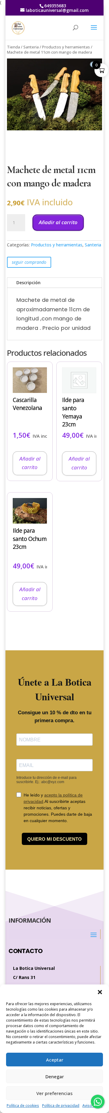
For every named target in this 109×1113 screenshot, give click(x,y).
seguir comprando (29, 262)
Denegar (54, 1076)
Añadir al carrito (58, 222)
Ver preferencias (54, 1093)
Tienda (13, 47)
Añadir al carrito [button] (29, 463)
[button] (100, 992)
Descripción (28, 282)
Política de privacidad (60, 1105)
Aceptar (54, 1060)
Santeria (31, 47)
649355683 (55, 6)
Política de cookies (23, 1105)
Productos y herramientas (66, 47)
